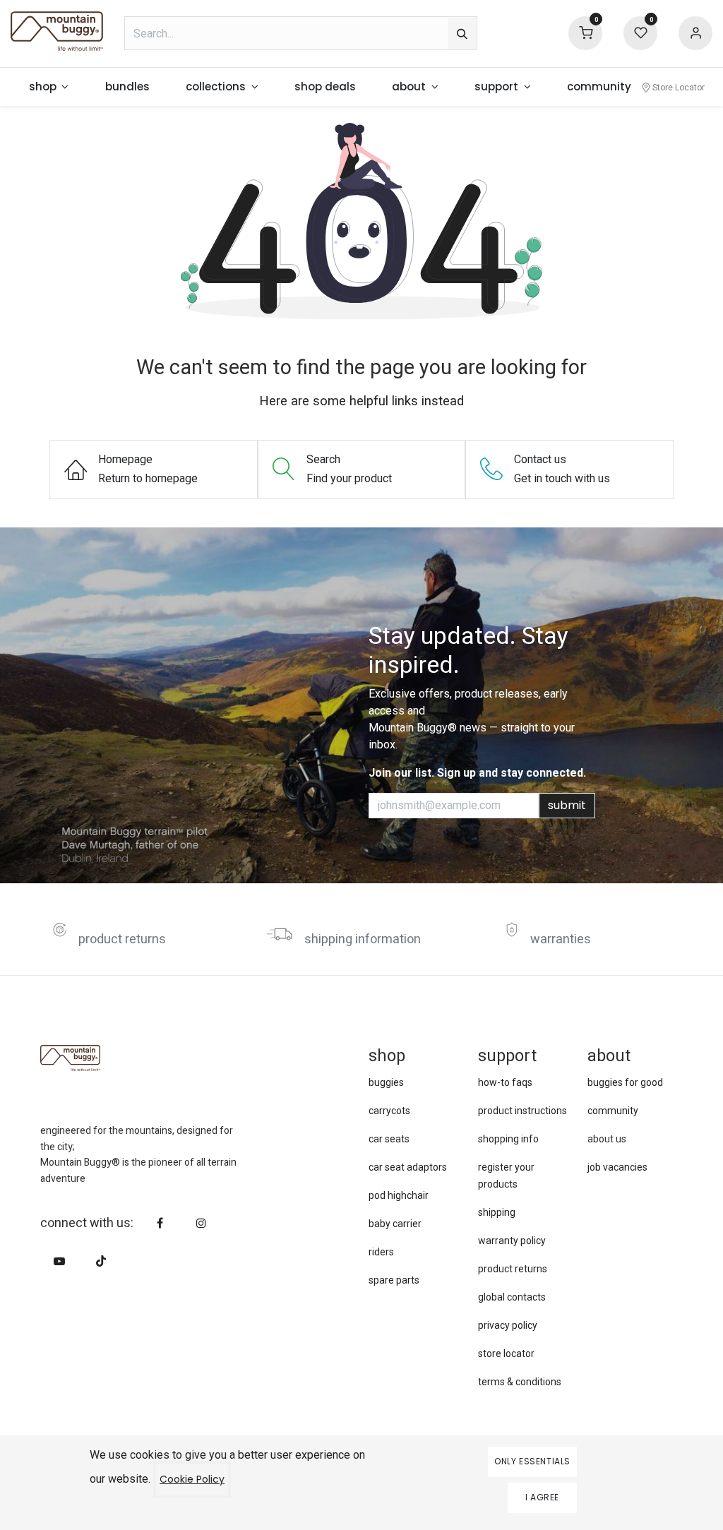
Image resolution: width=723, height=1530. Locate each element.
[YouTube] (59, 1261)
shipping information (362, 939)
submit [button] (567, 805)
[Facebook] (160, 1223)
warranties (560, 939)
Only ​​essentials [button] (532, 1461)
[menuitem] (49, 87)
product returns (122, 939)
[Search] (462, 33)
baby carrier (395, 1223)
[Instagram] (201, 1223)
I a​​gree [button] (542, 1497)
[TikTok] (101, 1261)
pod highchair (399, 1195)
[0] (585, 32)
